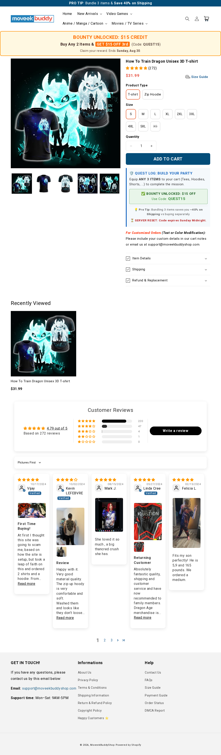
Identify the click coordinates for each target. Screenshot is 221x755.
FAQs (148, 680)
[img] (28, 480)
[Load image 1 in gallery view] (22, 184)
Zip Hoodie (152, 94)
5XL (143, 126)
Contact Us (153, 672)
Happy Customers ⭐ (93, 718)
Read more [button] (26, 584)
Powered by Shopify (128, 745)
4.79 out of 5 (57, 428)
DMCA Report (155, 710)
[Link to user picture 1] (32, 510)
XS (156, 128)
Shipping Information (93, 695)
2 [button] (105, 640)
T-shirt (133, 94)
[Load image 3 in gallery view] (66, 184)
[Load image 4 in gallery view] (88, 184)
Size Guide (199, 77)
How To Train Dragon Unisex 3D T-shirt (40, 381)
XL (167, 114)
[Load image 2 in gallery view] (44, 184)
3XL (192, 114)
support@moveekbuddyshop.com (49, 688)
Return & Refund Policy (95, 703)
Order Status (154, 703)
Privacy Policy (88, 680)
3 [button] (112, 640)
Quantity (132, 137)
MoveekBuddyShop (102, 745)
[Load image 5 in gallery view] (110, 184)
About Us (85, 672)
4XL (131, 126)
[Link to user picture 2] (61, 552)
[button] (89, 14)
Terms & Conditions (92, 687)
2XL (180, 114)
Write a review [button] (175, 431)
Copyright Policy (90, 710)
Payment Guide (156, 695)
